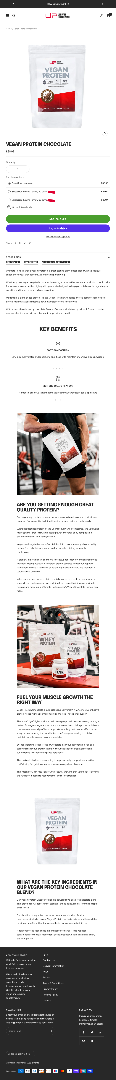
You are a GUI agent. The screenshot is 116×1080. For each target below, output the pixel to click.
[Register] (51, 1031)
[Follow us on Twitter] (92, 1032)
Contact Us (49, 960)
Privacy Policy (50, 988)
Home (9, 28)
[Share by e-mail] (30, 243)
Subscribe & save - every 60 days (33, 200)
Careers (47, 1000)
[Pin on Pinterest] (20, 243)
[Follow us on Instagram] (100, 1032)
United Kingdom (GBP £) (19, 1054)
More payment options (58, 236)
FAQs (45, 971)
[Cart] (108, 15)
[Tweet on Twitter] (24, 243)
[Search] (13, 15)
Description (13, 257)
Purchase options (15, 177)
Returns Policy (50, 994)
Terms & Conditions (53, 983)
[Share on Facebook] (15, 243)
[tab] (13, 263)
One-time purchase (22, 183)
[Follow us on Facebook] (83, 1032)
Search (46, 977)
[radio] (9, 183)
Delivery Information (53, 965)
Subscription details (22, 207)
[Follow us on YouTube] (83, 1040)
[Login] (101, 15)
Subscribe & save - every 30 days (33, 191)
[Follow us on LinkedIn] (92, 1040)
